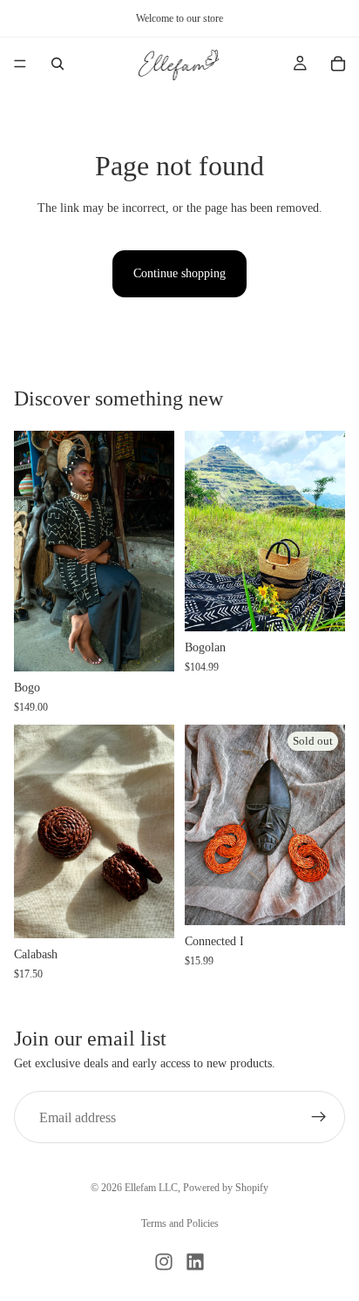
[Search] (57, 63)
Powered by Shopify (225, 1188)
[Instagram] (163, 1261)
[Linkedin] (195, 1261)
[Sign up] (319, 1118)
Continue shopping (179, 273)
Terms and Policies (180, 1223)
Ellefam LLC (151, 1188)
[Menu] (20, 64)
